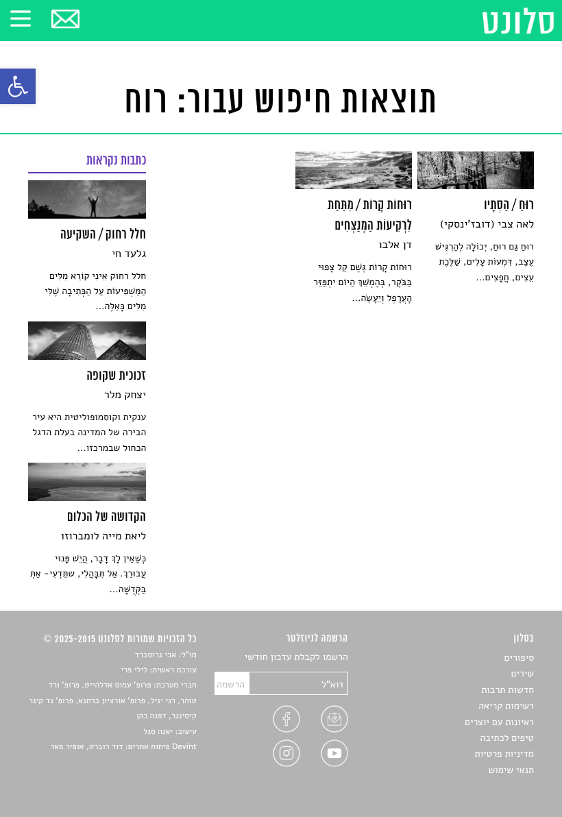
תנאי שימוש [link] (511, 770)
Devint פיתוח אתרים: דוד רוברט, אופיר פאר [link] (123, 747)
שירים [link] (522, 673)
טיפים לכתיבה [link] (507, 737)
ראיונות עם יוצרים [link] (499, 722)
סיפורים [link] (519, 657)
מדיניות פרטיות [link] (504, 753)
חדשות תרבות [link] (507, 689)
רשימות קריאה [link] (506, 705)
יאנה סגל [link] (158, 732)
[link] (18, 86)
